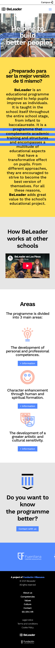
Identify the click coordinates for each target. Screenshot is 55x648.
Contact (27, 608)
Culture (27, 604)
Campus (47, 2)
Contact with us (27, 529)
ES (23, 611)
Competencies (28, 596)
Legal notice (27, 620)
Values (27, 600)
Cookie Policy (28, 627)
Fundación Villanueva (33, 577)
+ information (27, 363)
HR (31, 611)
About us (27, 592)
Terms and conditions (27, 623)
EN (27, 611)
